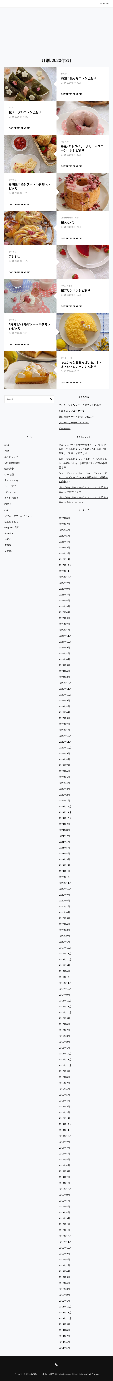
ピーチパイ (64, 428)
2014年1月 (64, 1183)
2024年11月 (65, 635)
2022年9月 (64, 753)
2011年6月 (64, 1341)
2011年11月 (65, 1312)
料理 (6, 445)
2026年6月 (64, 529)
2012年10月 (65, 1247)
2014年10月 (65, 1135)
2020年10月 (65, 888)
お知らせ (9, 539)
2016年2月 (64, 1041)
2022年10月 (65, 747)
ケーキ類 (12, 179)
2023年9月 (64, 700)
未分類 (7, 545)
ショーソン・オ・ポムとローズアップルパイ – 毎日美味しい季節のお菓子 (83, 477)
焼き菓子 (65, 141)
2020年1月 (64, 941)
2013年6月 (64, 1200)
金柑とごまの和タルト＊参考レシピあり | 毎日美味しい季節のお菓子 (83, 463)
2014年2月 (64, 1177)
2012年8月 (64, 1259)
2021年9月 (64, 824)
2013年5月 (64, 1206)
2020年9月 (64, 894)
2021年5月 (64, 847)
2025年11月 (65, 571)
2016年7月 (64, 1030)
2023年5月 (64, 718)
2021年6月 (64, 841)
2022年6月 (64, 771)
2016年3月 (64, 1035)
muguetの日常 (11, 527)
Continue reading (72, 94)
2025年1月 (64, 629)
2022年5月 (64, 777)
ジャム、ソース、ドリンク (18, 515)
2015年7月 (64, 1082)
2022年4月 (64, 782)
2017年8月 (64, 994)
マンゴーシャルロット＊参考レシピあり (80, 404)
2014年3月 (64, 1171)
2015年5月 (64, 1094)
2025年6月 (64, 600)
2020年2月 (64, 935)
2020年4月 (64, 924)
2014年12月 (65, 1124)
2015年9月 (64, 1071)
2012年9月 (64, 1253)
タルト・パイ (66, 358)
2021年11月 (65, 812)
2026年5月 (64, 535)
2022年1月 (64, 800)
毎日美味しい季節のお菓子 (42, 1374)
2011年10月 (65, 1318)
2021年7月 (64, 835)
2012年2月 (64, 1294)
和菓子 (64, 73)
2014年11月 (65, 1130)
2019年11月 (65, 953)
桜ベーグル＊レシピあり (25, 112)
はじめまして (11, 521)
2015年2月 (64, 1112)
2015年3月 (64, 1106)
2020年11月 (65, 882)
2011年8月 (64, 1330)
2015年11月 (65, 1059)
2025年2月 (64, 624)
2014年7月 (64, 1147)
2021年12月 (65, 806)
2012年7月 (64, 1265)
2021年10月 (65, 818)
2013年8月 (64, 1194)
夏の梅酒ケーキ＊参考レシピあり (76, 416)
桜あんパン (68, 222)
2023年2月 (64, 724)
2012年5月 (64, 1277)
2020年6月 (64, 912)
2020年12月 (65, 877)
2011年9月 (64, 1324)
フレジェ (15, 256)
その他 (7, 550)
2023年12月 (65, 682)
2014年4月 (64, 1165)
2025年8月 (64, 588)
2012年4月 (64, 1283)
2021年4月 (64, 853)
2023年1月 (64, 729)
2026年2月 (64, 553)
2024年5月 (64, 665)
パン (11, 107)
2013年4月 (64, 1212)
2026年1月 (64, 559)
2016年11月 (65, 1006)
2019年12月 (65, 947)
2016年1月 (64, 1047)
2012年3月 (64, 1288)
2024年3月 (64, 676)
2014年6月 (64, 1153)
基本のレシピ (11, 456)
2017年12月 (65, 977)
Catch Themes (92, 1374)
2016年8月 (64, 1024)
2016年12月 (65, 1000)
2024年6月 (64, 659)
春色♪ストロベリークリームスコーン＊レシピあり (82, 148)
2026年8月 (64, 518)
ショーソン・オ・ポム (70, 473)
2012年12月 (65, 1235)
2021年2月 (64, 865)
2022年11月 (65, 741)
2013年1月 (64, 1230)
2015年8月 (64, 1077)
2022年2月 (64, 794)
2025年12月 (65, 565)
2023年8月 (64, 706)
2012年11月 (65, 1241)
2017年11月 (65, 982)
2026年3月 (64, 547)
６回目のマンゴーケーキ (72, 410)
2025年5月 (64, 606)
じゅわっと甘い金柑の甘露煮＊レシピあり (81, 445)
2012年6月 (64, 1271)
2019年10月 (65, 959)
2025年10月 (65, 576)
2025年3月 (64, 618)
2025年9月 (64, 582)
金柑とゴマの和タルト (70, 459)
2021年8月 (64, 829)
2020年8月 (64, 900)
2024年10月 (65, 641)
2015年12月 (65, 1053)
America (8, 533)
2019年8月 (64, 971)
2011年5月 (64, 1347)
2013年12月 (65, 1188)
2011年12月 (65, 1306)
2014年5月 (64, 1159)
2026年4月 (64, 541)
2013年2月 (64, 1224)
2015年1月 (64, 1118)
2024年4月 (64, 671)
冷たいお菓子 (66, 285)
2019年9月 (64, 965)
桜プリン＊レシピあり (75, 290)
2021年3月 (64, 859)
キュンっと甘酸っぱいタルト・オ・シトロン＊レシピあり (81, 364)
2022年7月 (64, 765)
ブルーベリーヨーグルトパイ (74, 422)
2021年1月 (64, 871)
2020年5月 (64, 918)
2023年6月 (64, 712)
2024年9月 (64, 647)
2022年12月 (65, 735)
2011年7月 (64, 1336)
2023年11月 (65, 688)
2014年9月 (64, 1141)
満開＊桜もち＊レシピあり (78, 78)
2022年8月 (64, 759)
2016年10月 (65, 1012)
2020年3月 (64, 930)
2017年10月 (65, 988)
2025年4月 (64, 612)
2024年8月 (64, 653)
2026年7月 (64, 524)
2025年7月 (64, 594)
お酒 (6, 450)
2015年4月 (64, 1100)
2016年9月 (64, 1018)
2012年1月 (64, 1300)
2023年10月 (65, 694)
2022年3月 (64, 788)
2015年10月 (65, 1065)
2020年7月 (64, 906)
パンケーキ (10, 492)
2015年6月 (64, 1088)
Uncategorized (67, 218)
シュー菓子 (10, 486)
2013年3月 (64, 1218)
